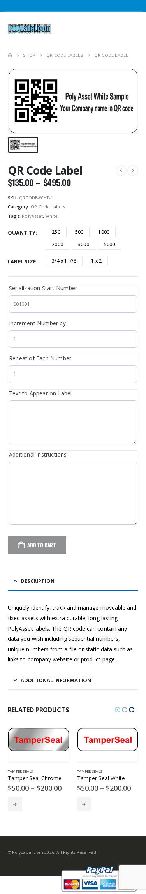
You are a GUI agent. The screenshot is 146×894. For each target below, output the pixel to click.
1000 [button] (103, 232)
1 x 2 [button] (96, 260)
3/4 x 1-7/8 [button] (64, 260)
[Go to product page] (39, 739)
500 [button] (79, 232)
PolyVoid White (92, 771)
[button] (107, 29)
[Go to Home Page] (10, 55)
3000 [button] (83, 244)
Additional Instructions (38, 454)
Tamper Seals (21, 771)
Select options (16, 804)
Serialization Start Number (43, 288)
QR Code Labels (48, 207)
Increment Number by (37, 323)
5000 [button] (109, 244)
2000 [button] (57, 244)
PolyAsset (32, 216)
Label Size (22, 261)
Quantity (22, 232)
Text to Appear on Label (40, 393)
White (51, 216)
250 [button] (56, 232)
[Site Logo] (29, 29)
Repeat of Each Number (40, 358)
